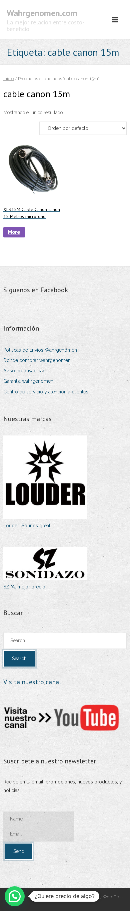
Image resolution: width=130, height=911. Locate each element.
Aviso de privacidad (24, 370)
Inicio (8, 78)
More (14, 232)
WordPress (113, 896)
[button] (15, 896)
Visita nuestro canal (32, 682)
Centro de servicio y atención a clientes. (46, 391)
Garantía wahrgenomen (28, 381)
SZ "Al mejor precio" (25, 586)
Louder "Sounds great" (27, 525)
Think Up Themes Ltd (55, 896)
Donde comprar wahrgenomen (37, 360)
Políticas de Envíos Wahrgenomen (40, 350)
